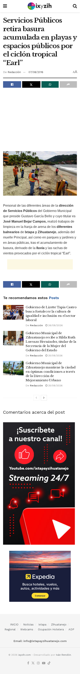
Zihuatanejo (58, 624)
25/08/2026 (55, 355)
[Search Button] (75, 6)
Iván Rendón (63, 654)
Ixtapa (42, 624)
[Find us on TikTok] (49, 663)
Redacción (14, 72)
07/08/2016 (36, 72)
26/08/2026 (55, 325)
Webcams (26, 629)
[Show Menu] (5, 6)
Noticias (28, 624)
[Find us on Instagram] (38, 663)
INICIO (14, 624)
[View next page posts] (44, 398)
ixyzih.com (24, 654)
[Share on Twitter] (31, 84)
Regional (10, 629)
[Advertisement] (40, 120)
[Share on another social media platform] (68, 84)
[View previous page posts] (36, 398)
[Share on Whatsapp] (50, 84)
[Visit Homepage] (40, 6)
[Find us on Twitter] (33, 663)
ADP (71, 629)
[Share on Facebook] (12, 84)
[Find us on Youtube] (43, 663)
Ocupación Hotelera (51, 629)
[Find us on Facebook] (28, 663)
